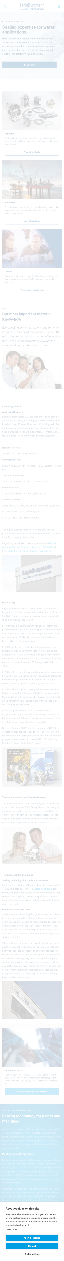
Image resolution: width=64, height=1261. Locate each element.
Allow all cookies (32, 1238)
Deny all (32, 1246)
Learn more (11, 1229)
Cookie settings (32, 1254)
